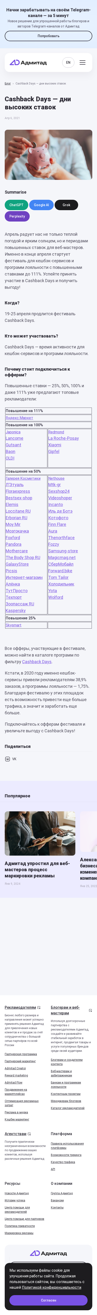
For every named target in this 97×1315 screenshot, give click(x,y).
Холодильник (61, 584)
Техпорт (14, 597)
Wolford (55, 597)
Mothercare (17, 550)
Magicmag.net (62, 557)
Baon (10, 451)
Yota (52, 590)
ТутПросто (17, 590)
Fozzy (53, 544)
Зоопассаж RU (20, 603)
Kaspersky (16, 610)
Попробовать (49, 36)
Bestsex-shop (19, 497)
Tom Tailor (58, 577)
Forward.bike (60, 570)
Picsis (11, 570)
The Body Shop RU (23, 557)
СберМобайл (60, 564)
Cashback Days (37, 661)
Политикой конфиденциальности (51, 1287)
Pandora (13, 544)
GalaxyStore (17, 564)
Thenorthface (61, 537)
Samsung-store (63, 550)
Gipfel (53, 451)
